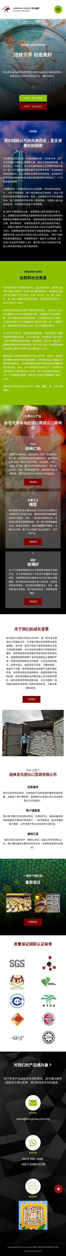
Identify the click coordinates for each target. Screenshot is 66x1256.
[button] (33, 482)
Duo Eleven (38, 1251)
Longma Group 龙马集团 (26, 8)
